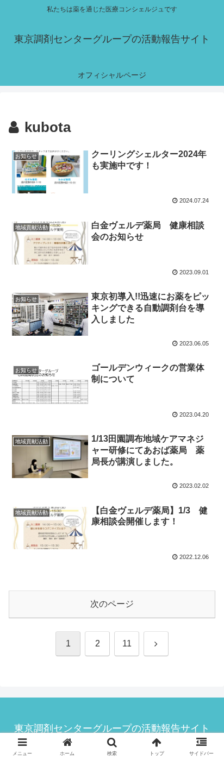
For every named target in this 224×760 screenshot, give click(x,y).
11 (127, 643)
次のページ (112, 603)
